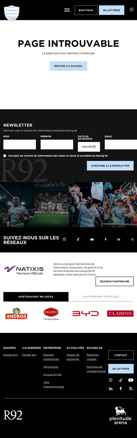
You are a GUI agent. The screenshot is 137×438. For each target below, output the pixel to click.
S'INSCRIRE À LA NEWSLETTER (110, 165)
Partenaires (50, 367)
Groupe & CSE (52, 375)
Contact (120, 355)
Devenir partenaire (114, 281)
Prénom (46, 136)
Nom (6, 136)
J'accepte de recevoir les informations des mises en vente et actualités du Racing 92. (57, 156)
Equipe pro (10, 355)
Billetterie (121, 368)
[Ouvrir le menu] (67, 10)
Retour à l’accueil (68, 66)
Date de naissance (85, 137)
